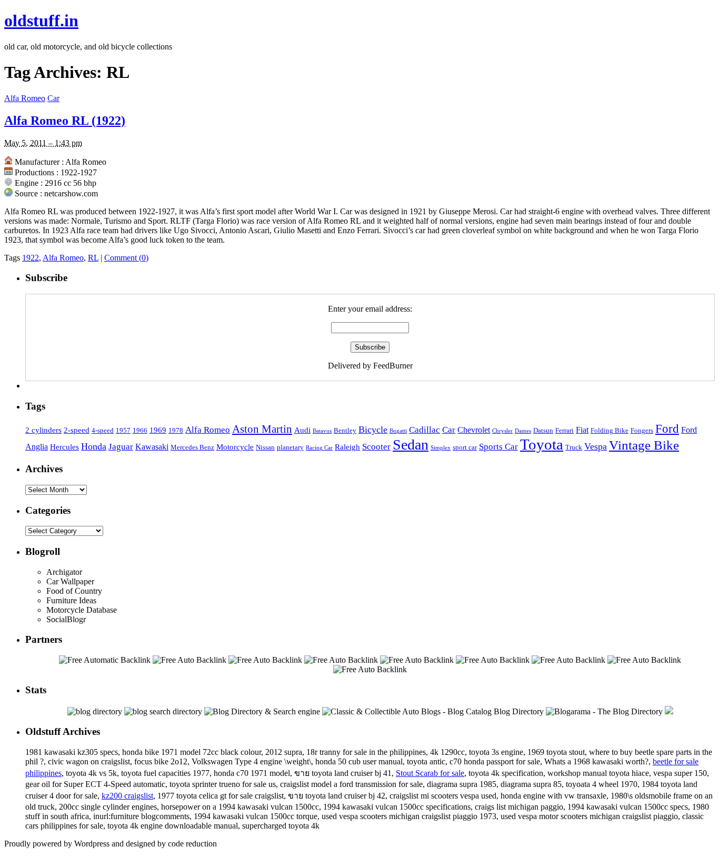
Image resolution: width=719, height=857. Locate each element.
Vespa (595, 446)
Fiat (582, 429)
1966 (140, 430)
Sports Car (498, 447)
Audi (302, 430)
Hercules (64, 447)
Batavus (322, 431)
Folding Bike (609, 430)
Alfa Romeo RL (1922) (64, 120)
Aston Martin (262, 429)
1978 (175, 430)
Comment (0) (126, 257)
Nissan (265, 447)
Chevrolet (473, 429)
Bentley (345, 430)
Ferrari (564, 430)
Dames (523, 431)
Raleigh (347, 447)
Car (53, 98)
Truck (573, 447)
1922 (30, 257)
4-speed (103, 430)
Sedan (410, 444)
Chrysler (502, 431)
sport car (465, 447)
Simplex (441, 448)
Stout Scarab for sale (430, 773)
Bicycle (372, 429)
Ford (667, 428)
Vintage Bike (644, 445)
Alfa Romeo (24, 98)
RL (93, 257)
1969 (157, 430)
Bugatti (398, 431)
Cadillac (424, 430)
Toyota (541, 444)
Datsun (543, 430)
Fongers (642, 430)
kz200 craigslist (127, 795)
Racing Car (319, 448)
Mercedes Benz (192, 447)
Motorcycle (235, 447)
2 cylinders (43, 430)
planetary (290, 447)
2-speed (76, 430)
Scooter (376, 447)
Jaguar (120, 447)
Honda (93, 446)
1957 (123, 430)
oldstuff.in (41, 20)
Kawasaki (151, 446)
